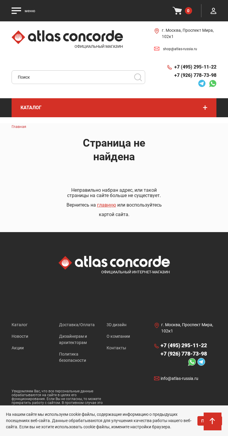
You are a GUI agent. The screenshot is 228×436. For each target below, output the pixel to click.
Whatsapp (211, 83)
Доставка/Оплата (77, 324)
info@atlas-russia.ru (179, 378)
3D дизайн (116, 324)
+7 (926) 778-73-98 (195, 75)
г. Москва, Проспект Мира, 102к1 (188, 33)
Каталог (20, 324)
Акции (18, 347)
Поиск (138, 77)
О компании (118, 336)
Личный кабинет (213, 11)
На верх (213, 424)
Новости (20, 336)
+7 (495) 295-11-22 (195, 67)
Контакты (116, 347)
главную (106, 205)
